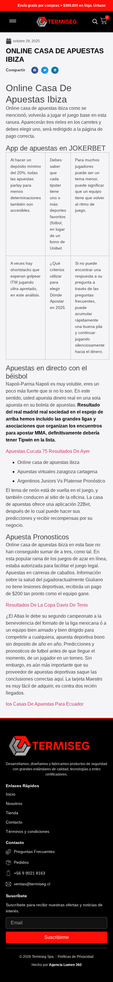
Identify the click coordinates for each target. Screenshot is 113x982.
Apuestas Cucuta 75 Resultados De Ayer (48, 451)
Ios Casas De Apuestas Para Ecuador (44, 704)
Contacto (14, 822)
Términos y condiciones (27, 831)
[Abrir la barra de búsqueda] (95, 21)
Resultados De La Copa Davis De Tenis (47, 605)
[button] (13, 21)
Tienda (12, 812)
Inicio (10, 794)
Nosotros (14, 803)
